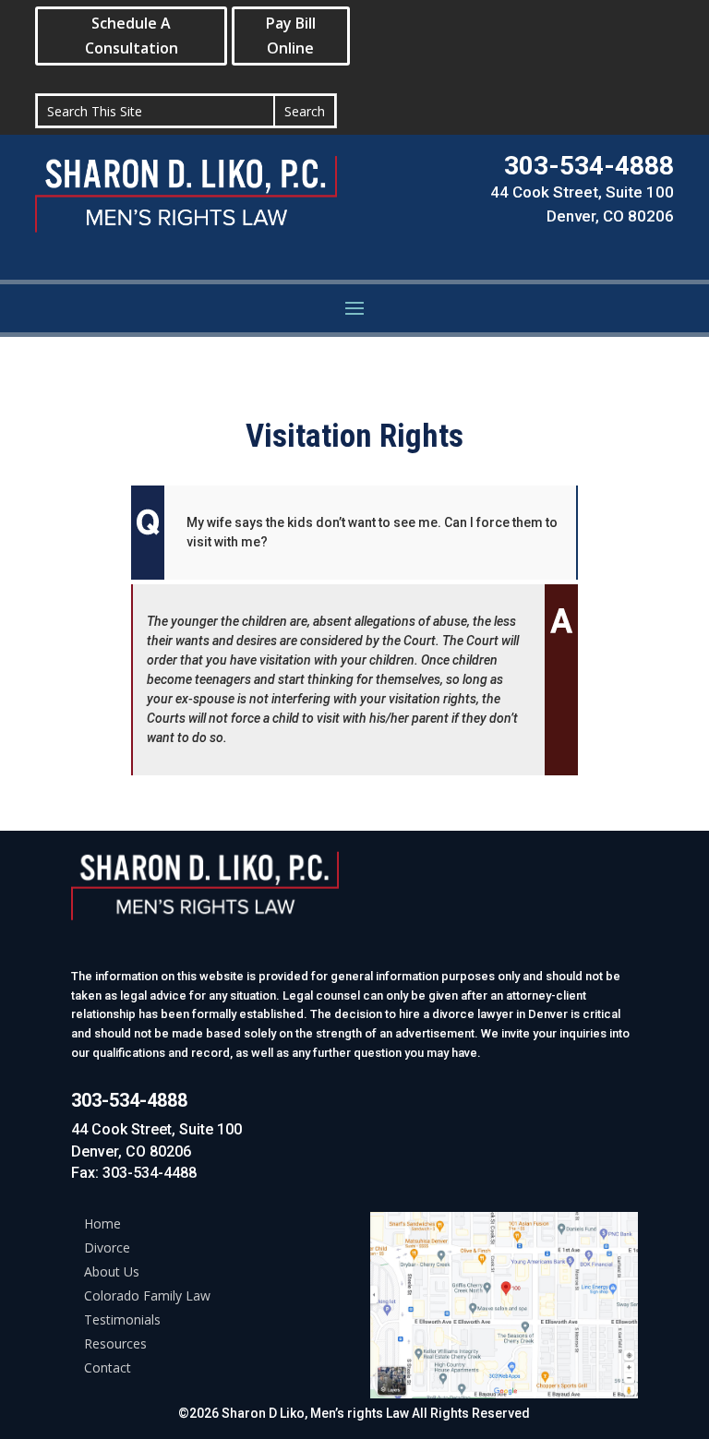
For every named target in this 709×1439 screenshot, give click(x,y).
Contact (107, 1367)
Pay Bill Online (291, 35)
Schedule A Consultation (131, 35)
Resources (115, 1343)
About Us (111, 1271)
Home (102, 1223)
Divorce (107, 1247)
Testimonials (122, 1319)
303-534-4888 (589, 165)
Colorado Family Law (147, 1295)
